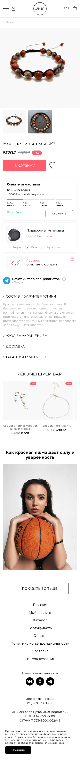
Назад (10, 22)
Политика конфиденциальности (40, 643)
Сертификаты (40, 628)
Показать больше (39, 589)
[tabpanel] (20, 408)
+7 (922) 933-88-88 (40, 703)
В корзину (24, 166)
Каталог (40, 620)
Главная (40, 605)
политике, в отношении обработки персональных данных (36, 741)
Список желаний (40, 659)
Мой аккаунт (40, 612)
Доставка (40, 651)
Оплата (40, 636)
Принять (18, 750)
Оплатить (59, 213)
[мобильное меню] (6, 9)
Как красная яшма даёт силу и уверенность (40, 455)
